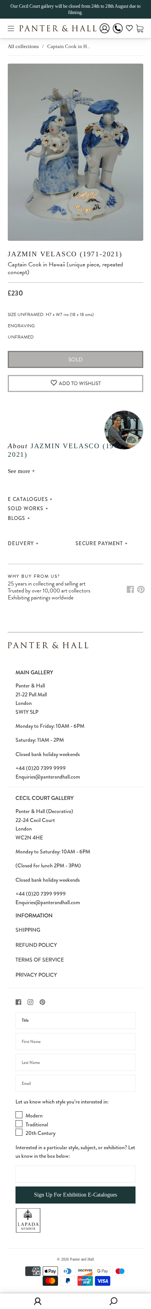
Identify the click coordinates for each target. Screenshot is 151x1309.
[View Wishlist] (129, 29)
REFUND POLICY (36, 945)
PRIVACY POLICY (36, 975)
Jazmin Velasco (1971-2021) (65, 254)
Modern (34, 1115)
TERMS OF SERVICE (39, 960)
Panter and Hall (82, 1259)
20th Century (40, 1133)
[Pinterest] (141, 589)
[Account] (105, 33)
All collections (23, 46)
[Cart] (139, 28)
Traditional (37, 1124)
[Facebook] (130, 589)
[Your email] (75, 1083)
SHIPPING (27, 930)
